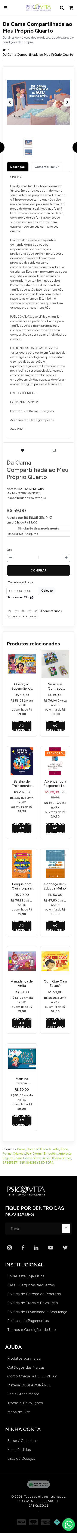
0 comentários (50, 611)
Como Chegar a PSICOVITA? (32, 1376)
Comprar (39, 570)
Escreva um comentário (23, 616)
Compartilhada (37, 1149)
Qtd (9, 550)
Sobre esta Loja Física (25, 1276)
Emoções (50, 1153)
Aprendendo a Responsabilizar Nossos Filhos (55, 783)
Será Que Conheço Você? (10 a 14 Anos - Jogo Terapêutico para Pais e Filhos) (55, 686)
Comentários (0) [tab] (47, 167)
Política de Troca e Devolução (32, 1302)
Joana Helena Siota (27, 1158)
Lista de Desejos (21, 1458)
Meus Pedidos (19, 1449)
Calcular (47, 590)
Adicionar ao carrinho (22, 726)
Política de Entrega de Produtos (34, 1294)
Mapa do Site (18, 1412)
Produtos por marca (24, 1358)
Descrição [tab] (17, 167)
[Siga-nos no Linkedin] (36, 1247)
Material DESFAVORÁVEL (29, 1385)
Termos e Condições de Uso (31, 1329)
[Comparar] (54, 451)
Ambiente (64, 1153)
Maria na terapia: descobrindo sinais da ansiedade (21, 1081)
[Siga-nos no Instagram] (9, 1247)
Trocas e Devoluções (25, 1403)
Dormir (38, 1153)
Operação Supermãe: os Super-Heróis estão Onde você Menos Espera (22, 686)
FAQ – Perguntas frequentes (31, 1285)
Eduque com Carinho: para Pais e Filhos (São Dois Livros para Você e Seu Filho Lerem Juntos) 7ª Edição (22, 886)
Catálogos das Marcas (25, 1367)
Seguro (8, 1158)
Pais (29, 1153)
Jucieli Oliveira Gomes (56, 1158)
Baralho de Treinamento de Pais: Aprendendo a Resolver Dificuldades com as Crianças (22, 783)
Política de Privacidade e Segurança (37, 1312)
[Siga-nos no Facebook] (23, 1247)
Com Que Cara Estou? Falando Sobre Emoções (55, 983)
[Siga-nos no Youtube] (51, 1247)
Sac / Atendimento (23, 1394)
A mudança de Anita (22, 983)
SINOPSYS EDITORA (30, 489)
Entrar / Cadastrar (22, 1440)
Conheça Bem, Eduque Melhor (55, 886)
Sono (64, 1149)
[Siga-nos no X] (65, 1247)
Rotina (7, 1153)
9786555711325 (14, 1162)
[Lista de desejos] (23, 451)
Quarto (54, 1149)
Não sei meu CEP (18, 597)
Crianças (19, 1153)
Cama (21, 1149)
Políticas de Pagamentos (28, 1320)
